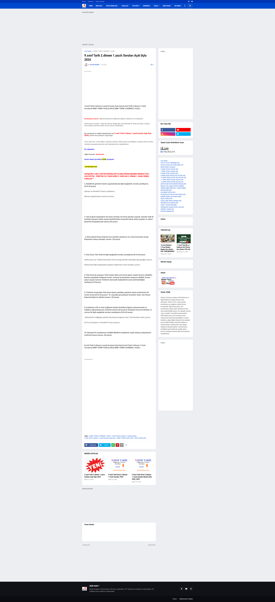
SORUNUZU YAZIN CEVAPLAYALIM (172, 207)
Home (84, 1)
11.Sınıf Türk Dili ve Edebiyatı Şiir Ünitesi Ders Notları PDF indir (183, 247)
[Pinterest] (117, 445)
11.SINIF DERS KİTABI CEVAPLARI (172, 180)
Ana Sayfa (87, 51)
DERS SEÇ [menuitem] (99, 6)
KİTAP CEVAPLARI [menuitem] (111, 6)
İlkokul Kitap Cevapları (168, 167)
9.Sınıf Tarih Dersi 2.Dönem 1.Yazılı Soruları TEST (117, 476)
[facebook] (188, 1)
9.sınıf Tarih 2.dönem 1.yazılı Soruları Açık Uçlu (99, 438)
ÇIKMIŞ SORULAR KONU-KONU (171, 196)
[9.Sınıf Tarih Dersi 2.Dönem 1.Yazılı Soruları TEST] (119, 465)
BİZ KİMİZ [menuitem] (178, 6)
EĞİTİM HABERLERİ (167, 211)
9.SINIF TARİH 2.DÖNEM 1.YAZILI (104, 51)
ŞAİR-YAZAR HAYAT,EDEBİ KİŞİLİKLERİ (173, 184)
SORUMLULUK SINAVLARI (169, 203)
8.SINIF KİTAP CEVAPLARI (169, 173)
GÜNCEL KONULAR (167, 209)
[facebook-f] (168, 130)
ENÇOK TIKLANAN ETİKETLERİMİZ (172, 186)
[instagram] (168, 134)
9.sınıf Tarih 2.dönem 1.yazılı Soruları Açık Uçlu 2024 (94, 476)
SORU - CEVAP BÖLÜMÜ (169, 205)
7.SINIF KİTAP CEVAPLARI (169, 171)
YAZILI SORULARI (140, 438)
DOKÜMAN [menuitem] (146, 6)
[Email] (122, 445)
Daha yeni (86, 545)
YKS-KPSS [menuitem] (135, 6)
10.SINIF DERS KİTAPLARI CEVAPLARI (173, 177)
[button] (185, 6)
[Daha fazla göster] (126, 445)
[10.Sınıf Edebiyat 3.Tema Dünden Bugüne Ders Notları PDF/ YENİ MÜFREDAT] (168, 238)
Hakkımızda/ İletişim (186, 599)
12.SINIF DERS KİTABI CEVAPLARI (172, 182)
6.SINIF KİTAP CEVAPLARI (169, 169)
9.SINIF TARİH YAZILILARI (124, 438)
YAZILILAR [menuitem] (124, 6)
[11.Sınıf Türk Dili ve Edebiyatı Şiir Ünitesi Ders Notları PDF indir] (184, 238)
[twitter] (183, 134)
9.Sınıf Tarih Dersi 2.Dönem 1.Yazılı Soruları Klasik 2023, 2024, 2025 (142, 477)
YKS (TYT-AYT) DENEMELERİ (170, 163)
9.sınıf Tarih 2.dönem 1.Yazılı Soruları (124, 436)
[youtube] (192, 1)
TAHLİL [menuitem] (156, 6)
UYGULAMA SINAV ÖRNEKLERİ (171, 201)
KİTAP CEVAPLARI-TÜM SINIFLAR (172, 165)
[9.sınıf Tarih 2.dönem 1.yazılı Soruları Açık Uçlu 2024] (95, 465)
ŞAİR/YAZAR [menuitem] (166, 6)
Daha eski (151, 545)
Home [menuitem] (91, 6)
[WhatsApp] (113, 445)
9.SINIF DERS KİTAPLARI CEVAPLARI (173, 175)
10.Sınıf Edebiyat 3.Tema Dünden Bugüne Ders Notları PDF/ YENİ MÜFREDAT (167, 248)
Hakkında (90, 1)
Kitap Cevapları (100, 1)
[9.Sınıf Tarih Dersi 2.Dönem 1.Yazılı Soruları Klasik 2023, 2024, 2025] (143, 465)
